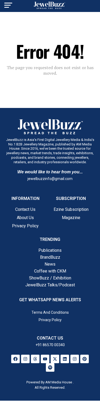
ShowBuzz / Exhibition (50, 277)
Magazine (71, 217)
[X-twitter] (55, 359)
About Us (25, 217)
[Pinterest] (84, 359)
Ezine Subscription (71, 209)
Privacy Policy (25, 225)
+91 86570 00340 (50, 345)
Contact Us (25, 209)
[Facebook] (15, 359)
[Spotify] (50, 367)
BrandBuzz (50, 257)
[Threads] (35, 359)
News (50, 264)
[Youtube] (45, 359)
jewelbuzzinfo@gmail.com (50, 179)
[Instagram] (25, 359)
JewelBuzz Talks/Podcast (50, 284)
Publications (50, 250)
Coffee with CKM (50, 271)
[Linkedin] (65, 359)
